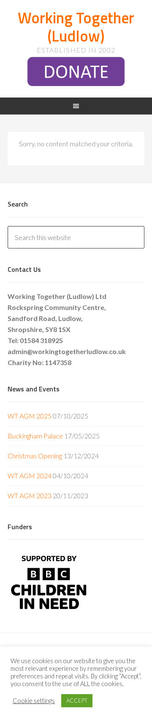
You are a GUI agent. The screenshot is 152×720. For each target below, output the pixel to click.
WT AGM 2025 (30, 416)
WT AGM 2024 (30, 476)
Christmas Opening (35, 456)
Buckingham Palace (35, 436)
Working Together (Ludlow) (76, 26)
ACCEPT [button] (76, 700)
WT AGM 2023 (30, 495)
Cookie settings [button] (34, 700)
